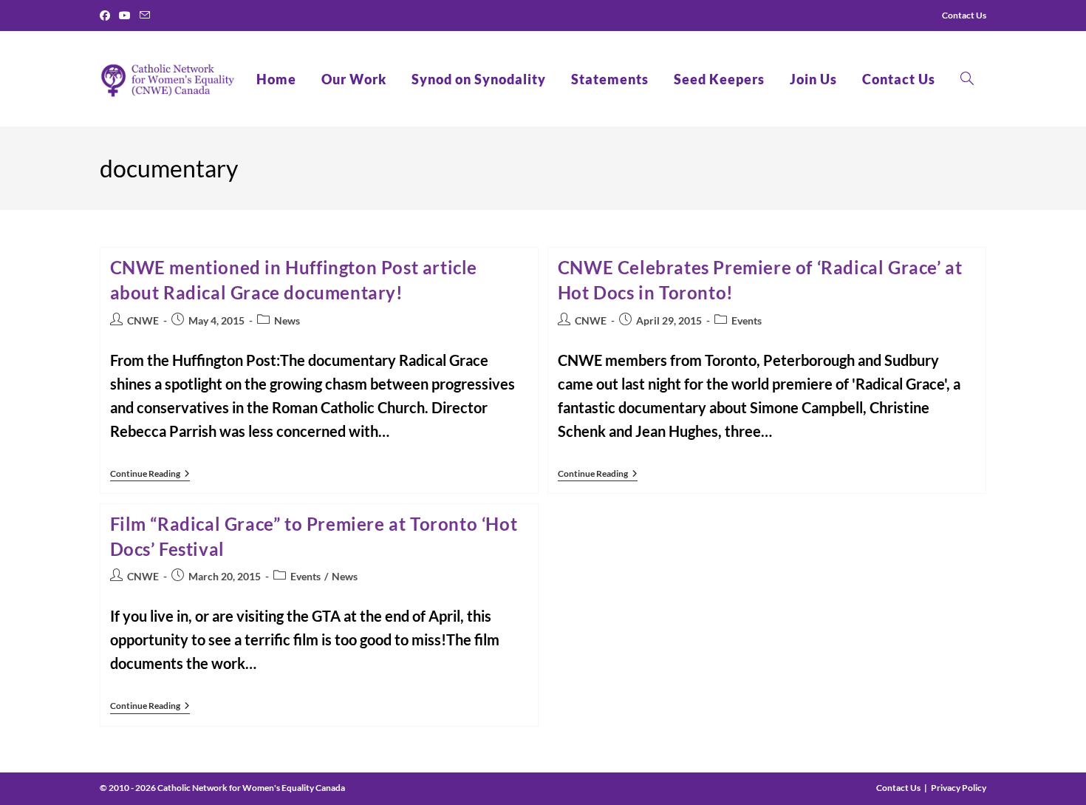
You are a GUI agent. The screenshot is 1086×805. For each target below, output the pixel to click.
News (287, 320)
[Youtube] (125, 15)
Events (746, 320)
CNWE (143, 320)
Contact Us (898, 787)
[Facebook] (107, 15)
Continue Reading (150, 475)
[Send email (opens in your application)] (144, 15)
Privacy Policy (958, 787)
